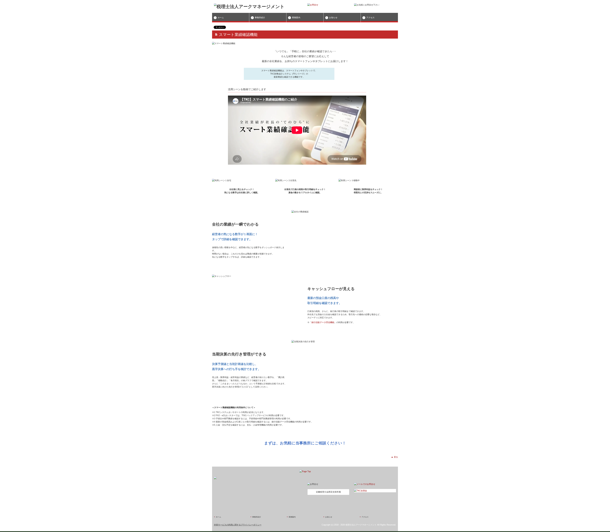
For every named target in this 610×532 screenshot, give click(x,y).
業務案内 (296, 17)
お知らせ (333, 17)
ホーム (221, 17)
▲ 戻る (394, 457)
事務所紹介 (260, 17)
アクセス (370, 17)
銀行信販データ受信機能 (323, 322)
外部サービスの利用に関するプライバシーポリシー (237, 525)
